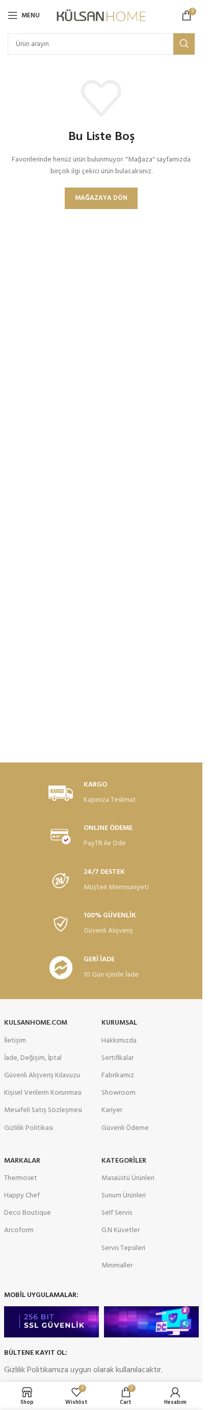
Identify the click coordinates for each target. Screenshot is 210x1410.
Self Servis (116, 1213)
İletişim (15, 1041)
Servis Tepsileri (123, 1248)
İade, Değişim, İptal (33, 1058)
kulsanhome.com (35, 1023)
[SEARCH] (184, 44)
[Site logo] (101, 15)
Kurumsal (119, 1023)
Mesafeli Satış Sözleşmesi (43, 1110)
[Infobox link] (101, 793)
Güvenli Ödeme (125, 1128)
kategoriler (123, 1161)
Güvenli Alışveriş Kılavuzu (42, 1075)
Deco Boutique (27, 1213)
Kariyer (111, 1110)
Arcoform (19, 1230)
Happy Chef (22, 1195)
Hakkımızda (119, 1041)
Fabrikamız (117, 1075)
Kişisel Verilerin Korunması (43, 1093)
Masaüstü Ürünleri (127, 1178)
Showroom (118, 1093)
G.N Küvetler (120, 1230)
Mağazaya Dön (101, 198)
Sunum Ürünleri (123, 1195)
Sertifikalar (117, 1058)
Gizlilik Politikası (28, 1128)
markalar (22, 1161)
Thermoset (20, 1178)
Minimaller (117, 1266)
